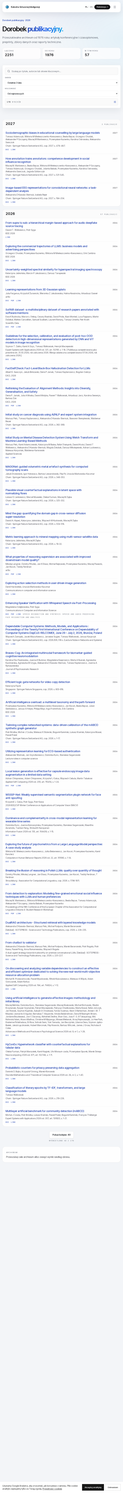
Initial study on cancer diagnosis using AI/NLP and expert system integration (51, 414)
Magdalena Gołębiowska (17, 607)
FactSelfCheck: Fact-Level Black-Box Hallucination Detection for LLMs (48, 368)
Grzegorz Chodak (84, 136)
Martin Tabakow (84, 778)
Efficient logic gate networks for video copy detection (38, 682)
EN (91, 7)
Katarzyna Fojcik (13, 686)
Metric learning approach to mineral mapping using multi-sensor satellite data (52, 536)
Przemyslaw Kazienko (58, 874)
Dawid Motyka (41, 395)
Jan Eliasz (41, 874)
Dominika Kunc (52, 755)
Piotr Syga (31, 230)
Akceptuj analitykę (93, 1487)
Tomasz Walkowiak (44, 346)
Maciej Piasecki (95, 564)
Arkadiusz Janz (75, 395)
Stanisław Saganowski (70, 755)
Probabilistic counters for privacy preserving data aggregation (42, 1067)
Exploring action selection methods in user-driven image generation (46, 583)
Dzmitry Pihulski (29, 564)
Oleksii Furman (50, 497)
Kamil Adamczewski (28, 444)
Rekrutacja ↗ (102, 7)
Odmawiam (113, 1487)
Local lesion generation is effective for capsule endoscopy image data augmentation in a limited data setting (48, 773)
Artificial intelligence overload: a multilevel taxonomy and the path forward (50, 702)
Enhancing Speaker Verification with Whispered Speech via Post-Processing (51, 603)
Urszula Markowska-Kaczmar (81, 473)
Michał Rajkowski (57, 564)
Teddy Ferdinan (24, 566)
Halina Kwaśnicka (72, 293)
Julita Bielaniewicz (53, 851)
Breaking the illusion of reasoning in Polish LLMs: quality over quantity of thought (54, 870)
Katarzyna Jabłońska (15, 273)
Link (13, 149)
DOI (7, 149)
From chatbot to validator (21, 942)
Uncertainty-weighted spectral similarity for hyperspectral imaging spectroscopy (54, 269)
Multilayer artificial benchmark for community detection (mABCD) (45, 1111)
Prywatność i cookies (52, 1488)
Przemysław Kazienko (59, 139)
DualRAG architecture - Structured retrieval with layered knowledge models (51, 922)
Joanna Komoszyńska (30, 825)
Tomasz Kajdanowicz (65, 372)
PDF (13, 301)
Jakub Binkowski (31, 372)
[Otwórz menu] (114, 7)
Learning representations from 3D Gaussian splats (35, 289)
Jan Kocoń (10, 566)
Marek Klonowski (47, 1071)
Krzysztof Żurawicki (29, 293)
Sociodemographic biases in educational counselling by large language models (53, 132)
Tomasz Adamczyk (15, 136)
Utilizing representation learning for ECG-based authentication (43, 751)
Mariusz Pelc (12, 418)
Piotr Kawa (39, 802)
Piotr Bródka (11, 732)
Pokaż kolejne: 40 (61, 1134)
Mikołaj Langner (13, 564)
